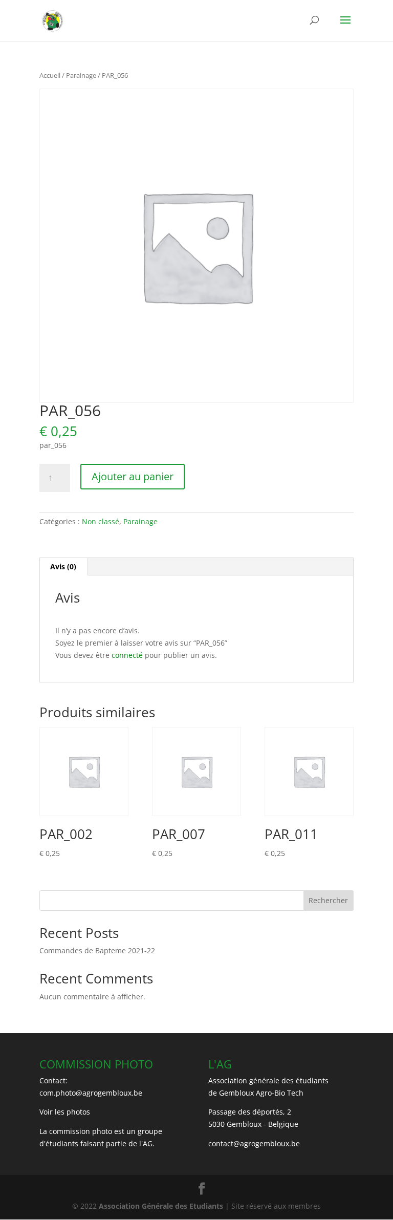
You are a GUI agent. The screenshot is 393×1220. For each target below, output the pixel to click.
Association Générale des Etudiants (160, 1206)
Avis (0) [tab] (63, 566)
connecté (127, 655)
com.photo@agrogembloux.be (90, 1093)
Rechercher (328, 900)
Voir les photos (64, 1112)
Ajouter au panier (132, 476)
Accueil (49, 75)
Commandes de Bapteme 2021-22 (97, 950)
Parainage (81, 75)
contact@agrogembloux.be (254, 1143)
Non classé (100, 521)
